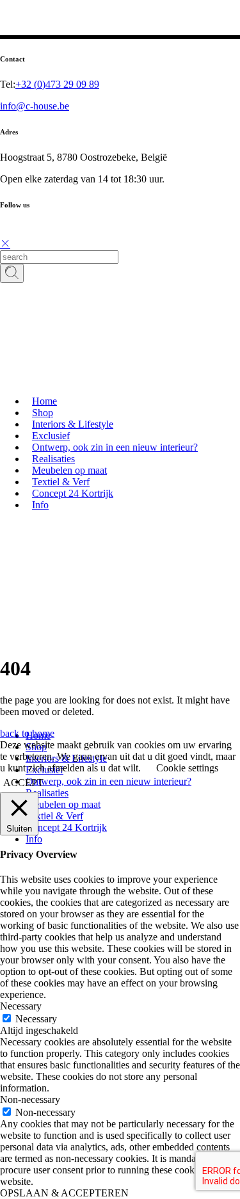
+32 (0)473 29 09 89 (57, 84)
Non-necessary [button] (30, 1099)
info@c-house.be (34, 106)
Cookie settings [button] (187, 767)
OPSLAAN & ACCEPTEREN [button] (64, 1192)
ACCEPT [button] (23, 782)
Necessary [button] (21, 1006)
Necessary (36, 1018)
